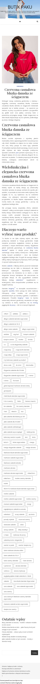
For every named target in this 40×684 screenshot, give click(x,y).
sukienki (9, 266)
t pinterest (7, 566)
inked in (14, 411)
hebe (19, 401)
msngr (29, 504)
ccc (5, 345)
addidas (15, 314)
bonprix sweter (9, 339)
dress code (7, 365)
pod (17, 153)
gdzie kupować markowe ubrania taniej (17, 386)
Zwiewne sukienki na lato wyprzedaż (16, 604)
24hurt (6, 314)
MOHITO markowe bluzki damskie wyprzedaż (19, 489)
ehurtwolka (29, 365)
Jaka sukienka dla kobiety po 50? (14, 416)
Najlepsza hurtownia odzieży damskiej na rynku (16, 671)
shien (22, 525)
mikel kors (7, 478)
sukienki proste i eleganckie (13, 540)
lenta (33, 437)
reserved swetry (24, 519)
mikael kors (31, 473)
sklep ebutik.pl (22, 530)
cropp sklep (8, 355)
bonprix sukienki (28, 334)
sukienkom (19, 280)
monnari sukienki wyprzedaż (13, 504)
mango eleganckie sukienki (12, 447)
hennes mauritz (30, 401)
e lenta (31, 375)
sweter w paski (9, 545)
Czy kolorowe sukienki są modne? (15, 360)
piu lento (32, 514)
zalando (6, 581)
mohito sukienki (9, 494)
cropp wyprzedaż (22, 355)
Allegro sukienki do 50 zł (12, 324)
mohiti (6, 483)
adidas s (25, 314)
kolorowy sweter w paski (12, 437)
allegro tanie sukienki (11, 329)
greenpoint (7, 391)
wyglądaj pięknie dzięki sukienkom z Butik (17, 576)
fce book (16, 380)
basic (27, 298)
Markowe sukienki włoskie (12, 463)
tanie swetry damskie (11, 561)
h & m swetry (8, 401)
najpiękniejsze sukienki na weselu (15, 509)
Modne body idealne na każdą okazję (14, 637)
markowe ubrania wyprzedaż (13, 473)
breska (30, 339)
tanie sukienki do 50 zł (11, 555)
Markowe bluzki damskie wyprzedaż (16, 453)
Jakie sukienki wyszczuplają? (13, 432)
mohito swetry (31, 499)
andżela (6, 334)
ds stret (18, 365)
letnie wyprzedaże (19, 442)
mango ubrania (31, 447)
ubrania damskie (21, 566)
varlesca (6, 571)
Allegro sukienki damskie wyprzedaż (16, 319)
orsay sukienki (19, 514)
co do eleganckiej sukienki (18, 345)
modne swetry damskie (23, 478)
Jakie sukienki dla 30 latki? (12, 422)
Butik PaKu (20, 7)
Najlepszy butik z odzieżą (14, 666)
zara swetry (8, 591)
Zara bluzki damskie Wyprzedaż (23, 581)
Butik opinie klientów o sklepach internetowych (16, 673)
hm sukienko (8, 406)
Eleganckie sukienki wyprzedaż (14, 375)
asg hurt (16, 334)
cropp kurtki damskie (22, 350)
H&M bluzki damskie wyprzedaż (14, 396)
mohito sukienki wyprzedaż (13, 499)
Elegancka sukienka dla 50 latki (14, 370)
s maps (6, 535)
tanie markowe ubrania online (13, 550)
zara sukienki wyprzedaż (25, 586)
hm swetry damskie (23, 406)
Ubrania (20, 86)
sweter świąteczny (25, 545)
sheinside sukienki (10, 525)
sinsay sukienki (8, 530)
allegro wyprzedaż (28, 329)
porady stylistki (9, 519)
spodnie (11, 291)
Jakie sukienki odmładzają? (12, 427)
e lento (6, 380)
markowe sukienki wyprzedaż (13, 458)
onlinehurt (7, 514)
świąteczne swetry (10, 609)
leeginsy (11, 288)
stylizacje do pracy (19, 535)
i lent (5, 411)
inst (22, 411)
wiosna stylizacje (19, 571)
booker (21, 339)
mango (32, 442)
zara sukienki (8, 586)
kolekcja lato (31, 432)
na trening (34, 303)
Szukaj (34, 653)
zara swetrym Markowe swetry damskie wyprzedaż (17, 598)
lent (26, 437)
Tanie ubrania (27, 561)
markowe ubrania (9, 468)
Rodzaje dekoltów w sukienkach (11, 669)
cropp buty (7, 350)
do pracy (12, 305)
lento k (6, 442)
